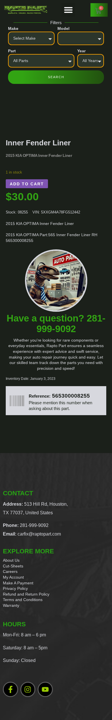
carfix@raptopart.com (39, 534)
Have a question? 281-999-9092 (56, 323)
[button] (68, 10)
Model (63, 28)
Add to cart (27, 184)
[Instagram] (28, 689)
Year (81, 51)
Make (13, 28)
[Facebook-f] (10, 689)
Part (12, 51)
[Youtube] (45, 689)
